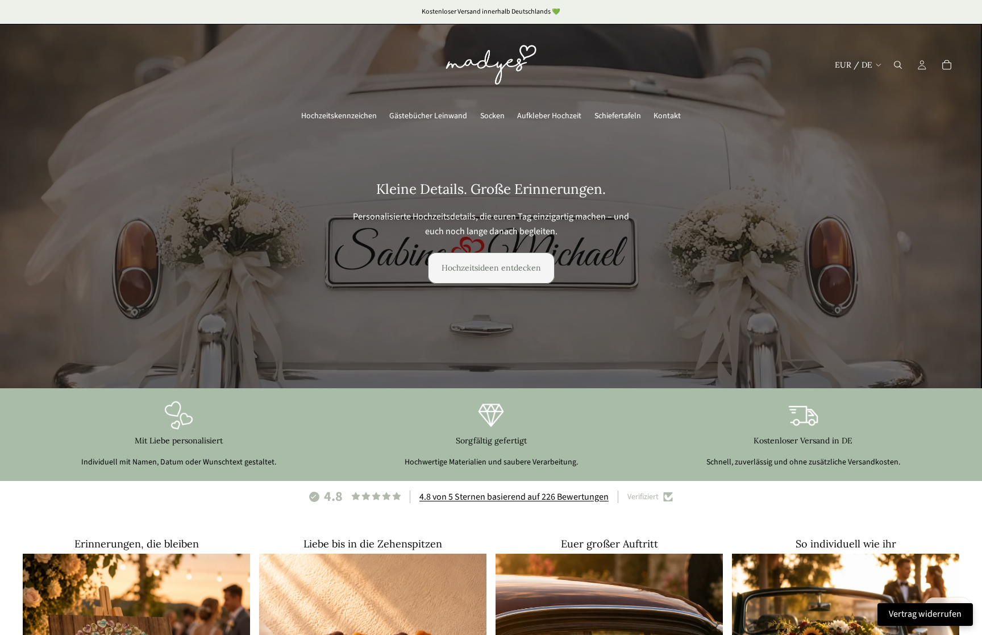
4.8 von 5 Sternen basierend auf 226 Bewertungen (514, 497)
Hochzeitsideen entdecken (491, 268)
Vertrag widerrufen (925, 614)
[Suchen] (897, 64)
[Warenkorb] (946, 64)
